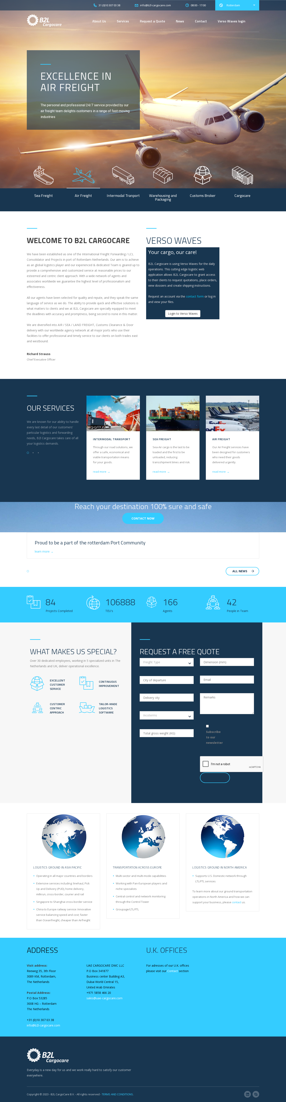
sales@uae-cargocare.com (104, 998)
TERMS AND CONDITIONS (117, 1094)
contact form (195, 296)
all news (239, 571)
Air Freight (221, 439)
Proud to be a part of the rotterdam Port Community (90, 542)
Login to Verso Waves (183, 314)
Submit (212, 778)
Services (123, 21)
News (180, 21)
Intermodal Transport (111, 439)
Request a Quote (152, 21)
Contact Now (143, 518)
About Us (99, 21)
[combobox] (167, 662)
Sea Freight (162, 439)
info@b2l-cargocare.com (43, 1025)
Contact (201, 21)
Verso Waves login (231, 21)
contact (236, 902)
